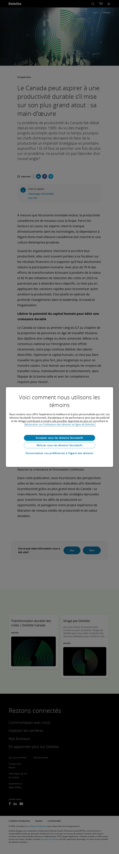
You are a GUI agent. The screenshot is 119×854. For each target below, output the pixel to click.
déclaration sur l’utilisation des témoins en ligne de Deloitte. (60, 424)
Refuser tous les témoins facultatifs (60, 445)
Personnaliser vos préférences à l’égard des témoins (59, 453)
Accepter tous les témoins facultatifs (59, 438)
